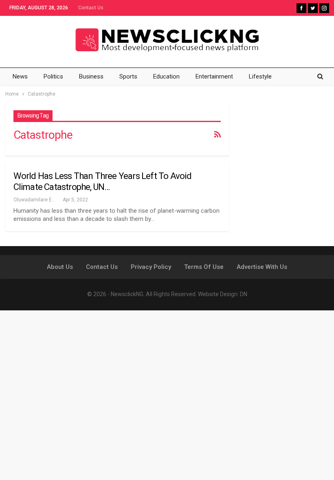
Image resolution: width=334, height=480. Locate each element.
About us (60, 267)
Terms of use (204, 267)
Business (91, 76)
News (20, 76)
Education (166, 76)
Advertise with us (262, 267)
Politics (53, 76)
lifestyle (260, 76)
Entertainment (214, 76)
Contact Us (90, 8)
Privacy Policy (151, 267)
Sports (128, 76)
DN (243, 294)
